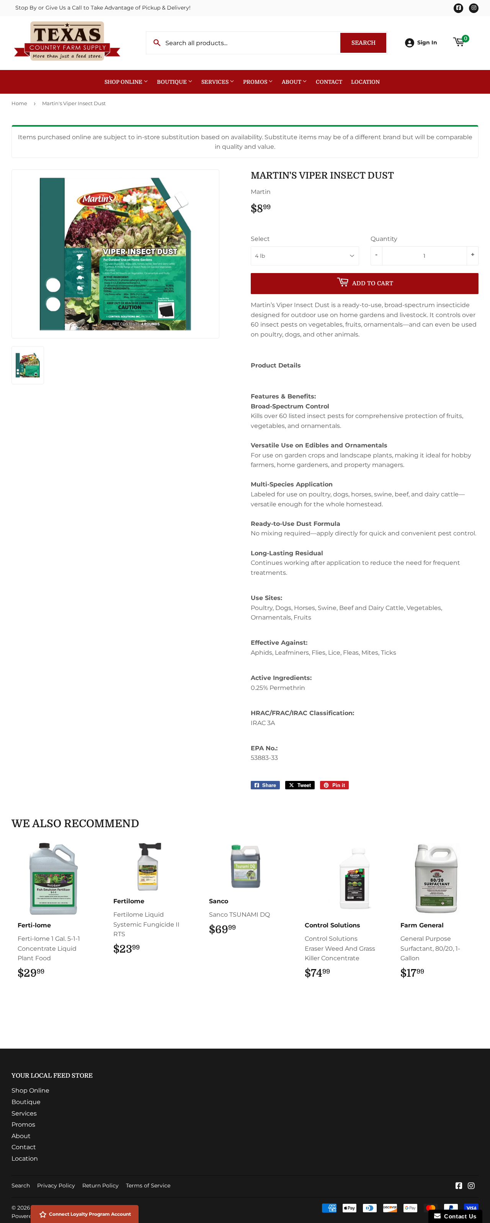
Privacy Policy (56, 1185)
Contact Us (459, 1216)
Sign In (427, 42)
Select (260, 238)
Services (215, 82)
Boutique (172, 82)
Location (365, 82)
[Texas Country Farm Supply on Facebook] (459, 1186)
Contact (329, 82)
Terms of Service (148, 1185)
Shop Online (124, 82)
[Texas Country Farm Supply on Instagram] (471, 1186)
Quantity (384, 238)
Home (19, 103)
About (292, 82)
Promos (255, 82)
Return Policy (100, 1185)
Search (368, 42)
